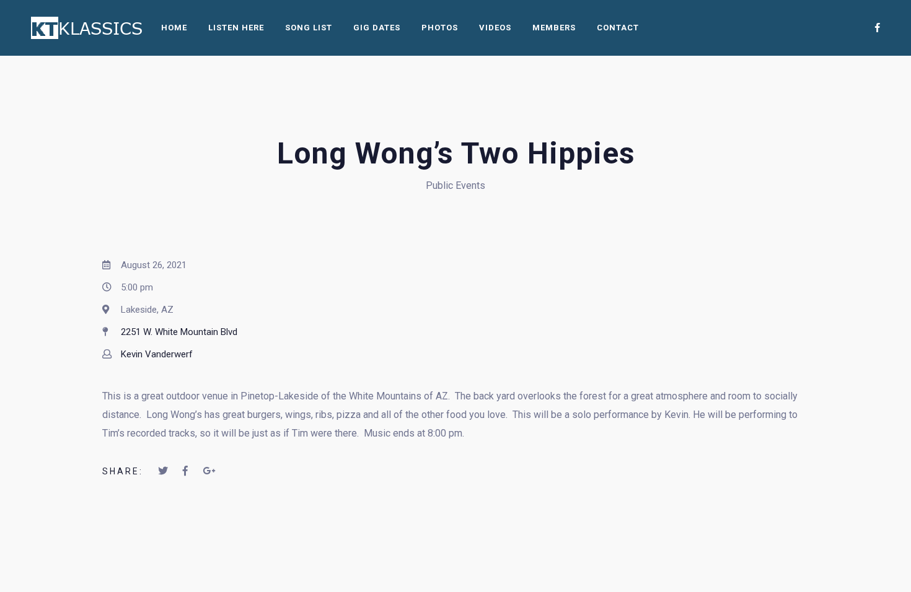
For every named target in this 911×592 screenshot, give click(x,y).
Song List (308, 27)
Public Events (455, 185)
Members (554, 27)
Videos (495, 27)
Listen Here (236, 27)
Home (174, 27)
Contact (618, 27)
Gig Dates (376, 27)
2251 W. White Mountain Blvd (179, 331)
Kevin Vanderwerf (157, 354)
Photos (439, 27)
